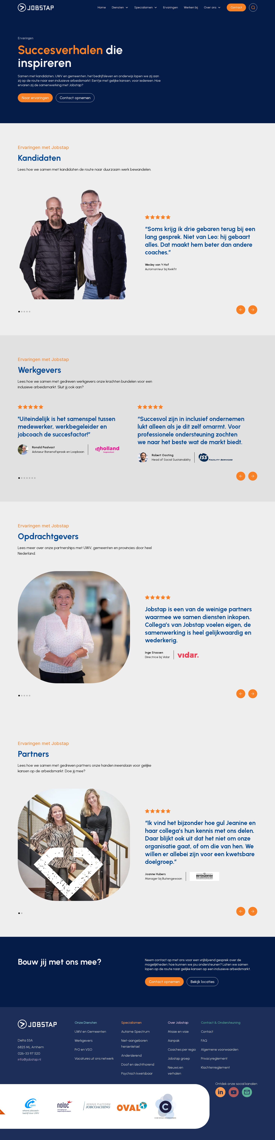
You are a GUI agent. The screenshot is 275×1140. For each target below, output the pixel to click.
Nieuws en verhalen (175, 1070)
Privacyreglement (214, 1058)
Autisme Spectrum (135, 1032)
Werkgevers (83, 1040)
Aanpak (174, 1040)
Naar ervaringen (35, 98)
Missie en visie (178, 1032)
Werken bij (191, 7)
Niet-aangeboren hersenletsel (134, 1043)
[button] (120, 7)
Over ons (210, 7)
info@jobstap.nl (29, 1059)
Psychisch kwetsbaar (137, 1073)
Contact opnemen (75, 98)
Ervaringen (170, 7)
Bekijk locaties (202, 981)
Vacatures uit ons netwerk (94, 1058)
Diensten (118, 7)
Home (102, 7)
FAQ (204, 1040)
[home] (36, 7)
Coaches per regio (182, 1049)
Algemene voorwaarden (219, 1049)
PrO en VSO (83, 1049)
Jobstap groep (179, 1058)
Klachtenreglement (215, 1067)
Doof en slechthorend (137, 1064)
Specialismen (143, 7)
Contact (236, 7)
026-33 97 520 (29, 1053)
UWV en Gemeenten (90, 1032)
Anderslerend (131, 1055)
